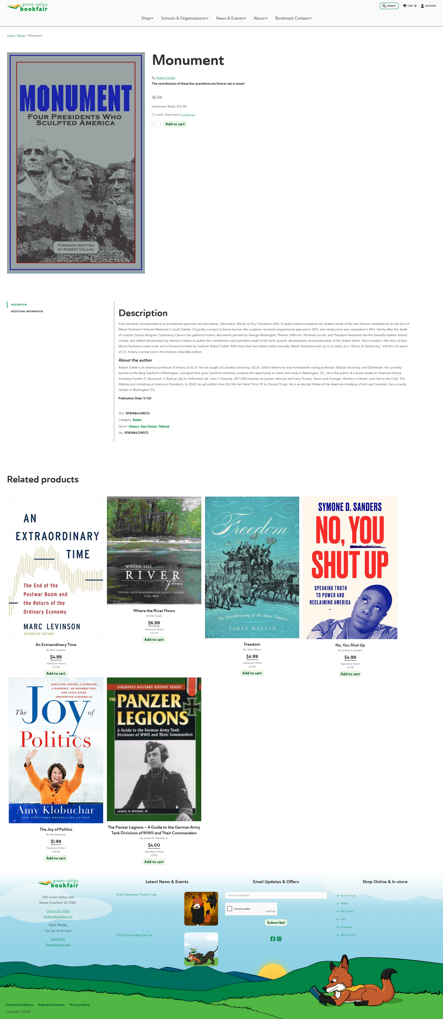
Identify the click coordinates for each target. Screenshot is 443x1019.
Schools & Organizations (183, 18)
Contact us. (188, 114)
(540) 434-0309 (58, 911)
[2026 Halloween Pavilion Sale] (201, 908)
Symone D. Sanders (351, 650)
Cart (343, 919)
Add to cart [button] (56, 673)
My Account (348, 934)
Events (180, 976)
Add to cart (175, 124)
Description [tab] (19, 304)
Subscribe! (276, 922)
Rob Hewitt (156, 615)
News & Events (229, 18)
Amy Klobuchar (58, 834)
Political (164, 426)
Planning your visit (58, 945)
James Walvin (254, 649)
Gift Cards (347, 911)
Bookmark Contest (292, 18)
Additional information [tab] (27, 311)
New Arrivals (348, 895)
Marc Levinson (58, 650)
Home (11, 35)
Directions (58, 939)
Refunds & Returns (51, 1005)
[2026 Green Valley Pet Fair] (201, 949)
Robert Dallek (165, 78)
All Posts (155, 976)
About (259, 18)
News (168, 976)
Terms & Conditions (19, 1005)
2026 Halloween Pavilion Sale (136, 894)
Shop (146, 18)
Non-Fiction (149, 426)
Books (21, 35)
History (134, 426)
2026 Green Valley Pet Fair (134, 935)
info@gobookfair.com (58, 917)
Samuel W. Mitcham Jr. (156, 838)
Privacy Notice (80, 1005)
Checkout (346, 927)
